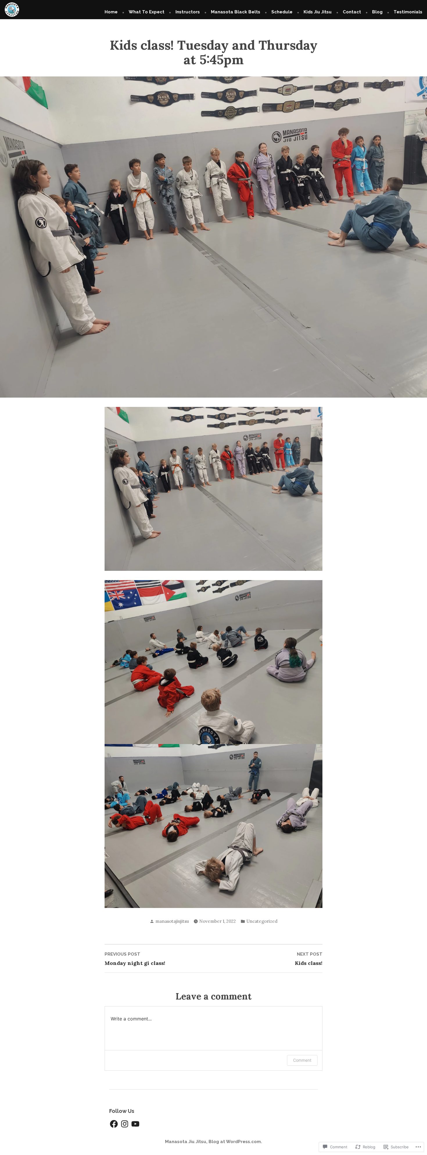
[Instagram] (124, 1124)
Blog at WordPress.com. (235, 1141)
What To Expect (146, 12)
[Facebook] (114, 1124)
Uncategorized (261, 921)
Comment (302, 1060)
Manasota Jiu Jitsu (185, 1141)
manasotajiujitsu (172, 921)
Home (111, 12)
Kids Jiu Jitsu (318, 12)
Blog (377, 12)
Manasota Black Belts (235, 12)
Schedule (282, 12)
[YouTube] (135, 1124)
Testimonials (408, 12)
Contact (352, 12)
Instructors (187, 12)
